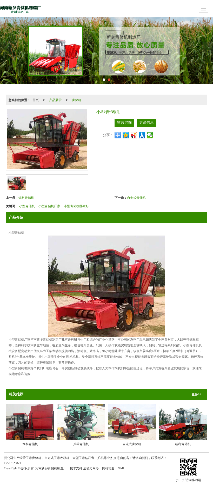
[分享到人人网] (142, 135)
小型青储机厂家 (49, 206)
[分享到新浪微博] (134, 135)
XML (121, 468)
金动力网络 (91, 468)
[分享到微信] (150, 135)
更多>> (197, 394)
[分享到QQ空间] (126, 135)
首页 (35, 99)
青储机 (76, 99)
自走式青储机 (136, 197)
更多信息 (146, 123)
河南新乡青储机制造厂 (50, 468)
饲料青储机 (26, 197)
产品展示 (55, 99)
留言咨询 (124, 123)
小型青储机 (27, 206)
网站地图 (108, 468)
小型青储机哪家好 (76, 206)
